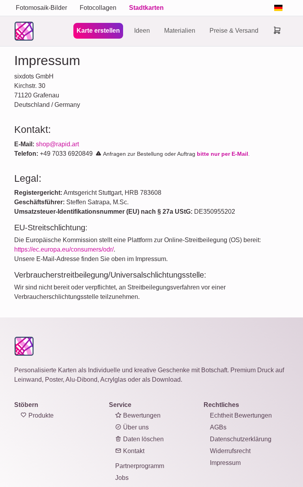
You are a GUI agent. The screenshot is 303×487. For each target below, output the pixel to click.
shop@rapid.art (57, 144)
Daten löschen (143, 439)
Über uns (135, 427)
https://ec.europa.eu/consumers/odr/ (64, 249)
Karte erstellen (98, 30)
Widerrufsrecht (230, 451)
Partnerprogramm (139, 466)
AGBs (218, 427)
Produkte (40, 415)
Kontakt (133, 451)
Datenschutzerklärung (240, 439)
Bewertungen (141, 415)
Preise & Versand (233, 30)
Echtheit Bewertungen (241, 415)
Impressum (225, 462)
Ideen (142, 30)
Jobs (122, 477)
